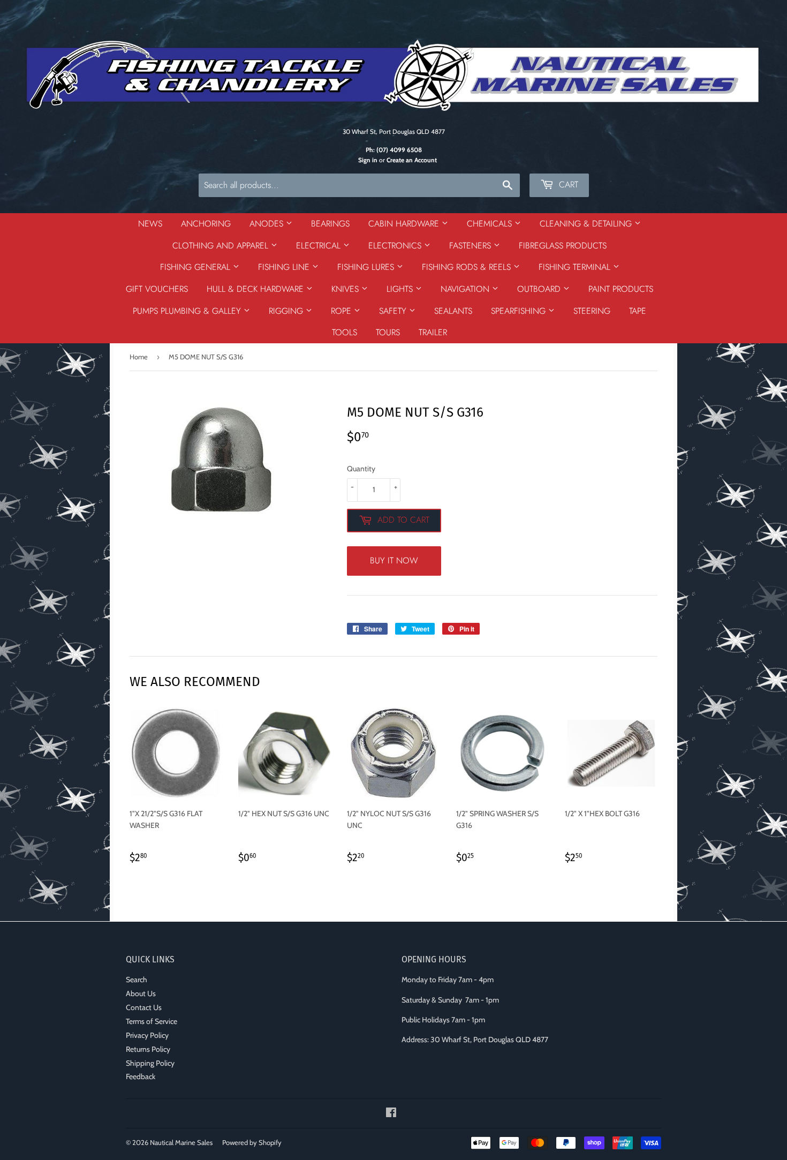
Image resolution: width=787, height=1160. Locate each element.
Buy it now (394, 560)
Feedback (140, 1076)
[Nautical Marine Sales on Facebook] (391, 1114)
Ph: (394, 150)
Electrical (319, 245)
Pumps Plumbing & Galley (188, 311)
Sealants (453, 311)
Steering (591, 311)
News (150, 223)
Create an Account (412, 160)
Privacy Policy (147, 1035)
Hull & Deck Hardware (256, 289)
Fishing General (196, 267)
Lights (401, 289)
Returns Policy (148, 1049)
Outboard (540, 289)
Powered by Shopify (252, 1142)
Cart (567, 184)
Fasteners (471, 245)
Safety (394, 311)
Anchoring (206, 223)
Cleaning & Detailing (587, 223)
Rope (342, 311)
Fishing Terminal (576, 267)
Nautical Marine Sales (181, 1142)
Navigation (466, 289)
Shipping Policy (150, 1063)
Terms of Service (151, 1021)
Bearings (330, 223)
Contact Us (144, 1007)
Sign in (367, 160)
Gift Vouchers (157, 289)
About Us (141, 993)
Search (136, 979)
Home (139, 356)
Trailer (433, 332)
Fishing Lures (367, 267)
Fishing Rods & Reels (467, 267)
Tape (637, 311)
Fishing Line (285, 267)
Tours (388, 332)
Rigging (287, 311)
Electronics (396, 245)
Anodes (267, 223)
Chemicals (490, 223)
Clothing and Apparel (221, 245)
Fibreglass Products (563, 245)
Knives (346, 289)
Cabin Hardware (405, 223)
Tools (344, 332)
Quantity (361, 468)
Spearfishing (519, 311)
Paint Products (620, 289)
